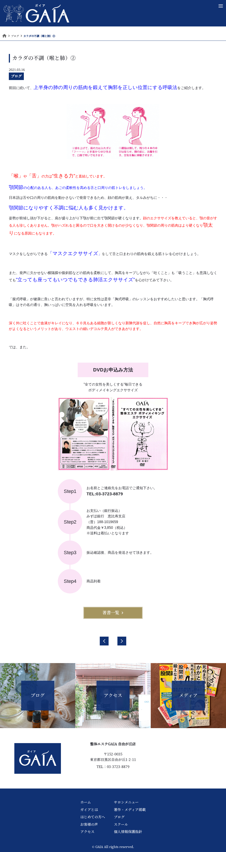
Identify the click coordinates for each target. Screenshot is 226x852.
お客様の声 (89, 824)
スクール (121, 824)
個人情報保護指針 (128, 832)
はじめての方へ (92, 817)
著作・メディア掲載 (130, 809)
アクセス (87, 832)
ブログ (16, 76)
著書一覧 (110, 612)
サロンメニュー (126, 802)
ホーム (85, 802)
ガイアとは (89, 809)
